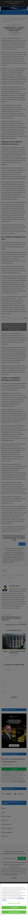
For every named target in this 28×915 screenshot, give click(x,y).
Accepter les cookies (14, 912)
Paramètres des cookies (14, 903)
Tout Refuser (14, 907)
